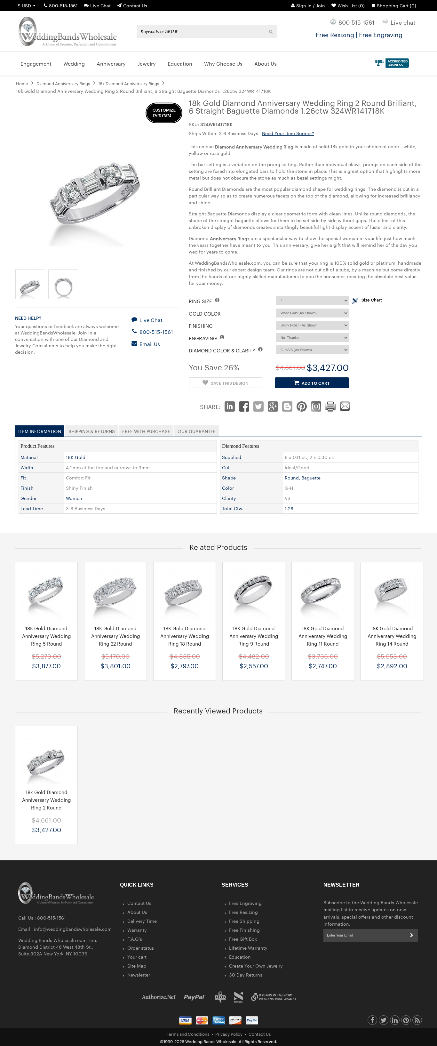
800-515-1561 (63, 5)
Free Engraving (245, 903)
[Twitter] (383, 1021)
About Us (137, 912)
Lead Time (31, 508)
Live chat (403, 22)
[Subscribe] (411, 935)
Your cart (137, 956)
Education (240, 956)
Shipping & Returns (91, 430)
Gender (28, 498)
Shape (229, 477)
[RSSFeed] (417, 1021)
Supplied (231, 457)
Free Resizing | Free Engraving (359, 34)
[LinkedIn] (395, 1021)
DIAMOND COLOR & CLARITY (223, 350)
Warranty (137, 930)
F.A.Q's (134, 939)
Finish (27, 488)
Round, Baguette (303, 477)
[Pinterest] (406, 1021)
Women (74, 498)
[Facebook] (372, 1021)
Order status (140, 948)
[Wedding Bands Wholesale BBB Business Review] (220, 997)
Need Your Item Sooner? (288, 133)
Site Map (136, 965)
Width (26, 467)
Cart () (396, 5)
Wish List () (351, 5)
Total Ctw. (232, 508)
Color (228, 488)
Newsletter (138, 974)
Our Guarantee (197, 430)
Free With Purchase (146, 430)
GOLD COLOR (205, 313)
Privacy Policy (228, 1034)
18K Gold (75, 457)
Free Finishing (244, 930)
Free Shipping (244, 921)
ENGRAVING (203, 338)
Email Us (149, 344)
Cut (225, 467)
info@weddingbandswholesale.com (73, 929)
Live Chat (100, 5)
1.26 (289, 508)
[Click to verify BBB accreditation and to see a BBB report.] (391, 62)
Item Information (39, 430)
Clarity (229, 498)
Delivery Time (142, 921)
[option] (46, 621)
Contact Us (135, 5)
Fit (23, 477)
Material (29, 457)
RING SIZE (201, 301)
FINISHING (201, 325)
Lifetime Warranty (248, 948)
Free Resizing (243, 912)
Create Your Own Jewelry (256, 965)
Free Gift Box (243, 939)
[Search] (271, 31)
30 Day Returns (245, 974)
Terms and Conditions (188, 1034)
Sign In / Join (310, 5)
